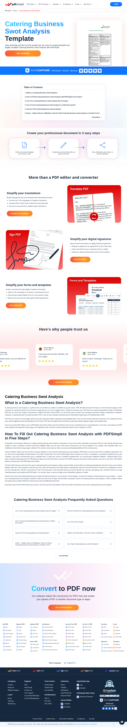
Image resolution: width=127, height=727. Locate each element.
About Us (11, 687)
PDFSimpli (8, 10)
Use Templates (16, 305)
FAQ (25, 685)
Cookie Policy (50, 719)
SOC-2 (47, 698)
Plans (63, 685)
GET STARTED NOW (63, 382)
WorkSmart (11, 703)
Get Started (22, 53)
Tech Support (28, 693)
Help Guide (28, 687)
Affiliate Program (13, 690)
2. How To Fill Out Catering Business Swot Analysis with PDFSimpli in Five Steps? (53, 97)
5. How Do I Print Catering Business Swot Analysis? (43, 109)
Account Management (31, 698)
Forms (15, 10)
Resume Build (66, 695)
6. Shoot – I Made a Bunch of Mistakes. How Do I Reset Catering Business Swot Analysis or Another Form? (62, 113)
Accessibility (49, 690)
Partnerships (49, 685)
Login (116, 4)
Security (91, 719)
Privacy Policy (37, 719)
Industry (63, 687)
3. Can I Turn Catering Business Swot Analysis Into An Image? (46, 101)
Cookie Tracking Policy (91, 724)
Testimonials (49, 687)
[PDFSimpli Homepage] (14, 4)
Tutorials (11, 701)
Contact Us (28, 690)
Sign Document (80, 259)
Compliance (81, 719)
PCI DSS (48, 701)
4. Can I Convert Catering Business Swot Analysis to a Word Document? (50, 105)
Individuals (64, 690)
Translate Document (20, 213)
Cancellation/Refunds (31, 695)
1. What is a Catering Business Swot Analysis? (41, 93)
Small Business (66, 693)
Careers (10, 685)
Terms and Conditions (66, 719)
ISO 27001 (48, 703)
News (10, 698)
